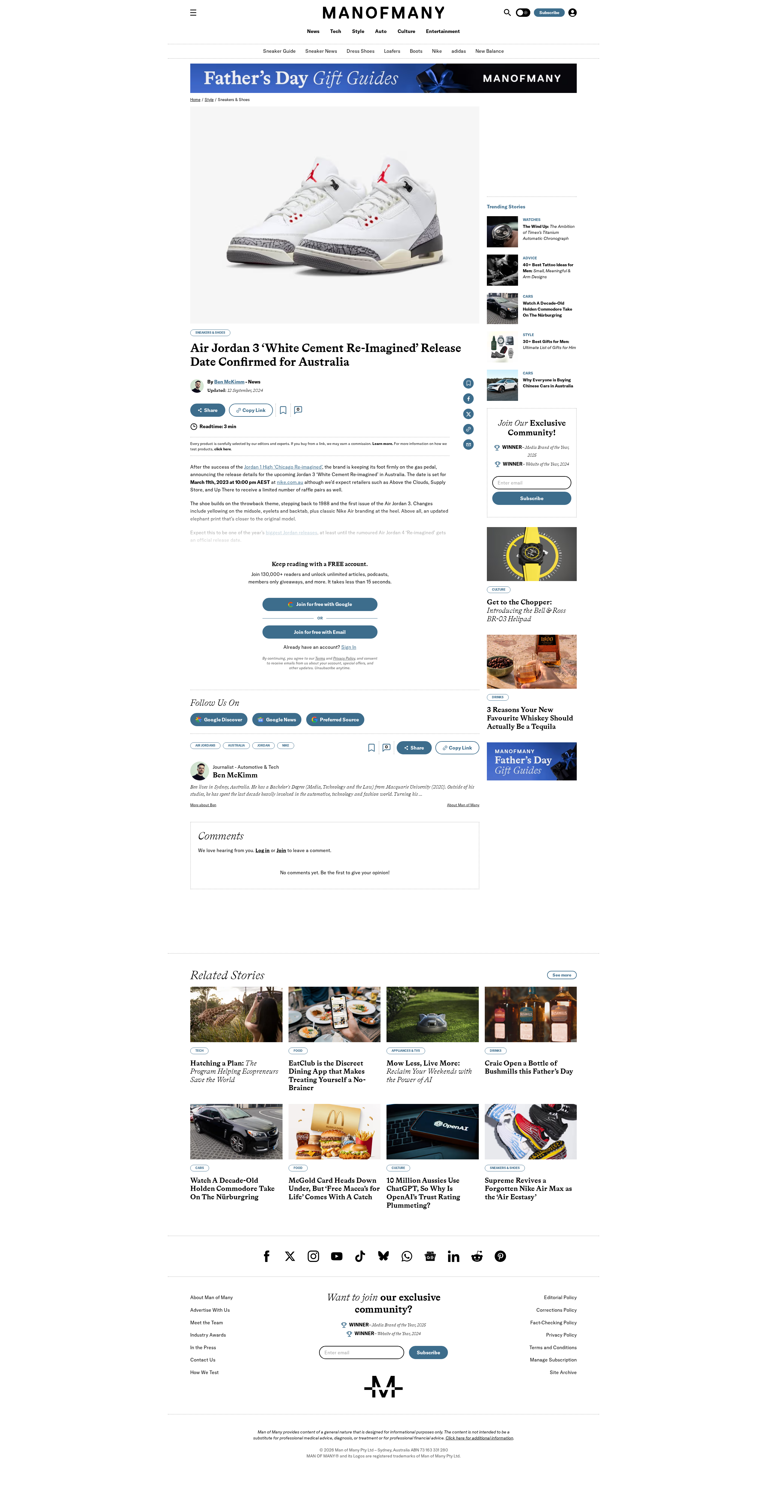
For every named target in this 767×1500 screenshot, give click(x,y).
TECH (199, 1051)
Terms (320, 658)
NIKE (285, 745)
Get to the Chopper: (526, 610)
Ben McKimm (229, 382)
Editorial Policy (560, 1297)
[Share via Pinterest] (471, 303)
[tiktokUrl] (360, 1256)
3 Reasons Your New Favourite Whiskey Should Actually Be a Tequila (530, 717)
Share (211, 410)
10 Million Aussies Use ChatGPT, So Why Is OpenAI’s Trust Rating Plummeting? (423, 1192)
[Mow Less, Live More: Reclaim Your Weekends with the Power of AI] (432, 1014)
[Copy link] (471, 316)
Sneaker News (321, 51)
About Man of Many (463, 805)
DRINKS (498, 697)
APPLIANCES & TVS (406, 1051)
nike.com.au (290, 482)
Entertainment (443, 31)
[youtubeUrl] (336, 1256)
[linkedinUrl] (453, 1256)
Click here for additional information (479, 1438)
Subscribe (549, 12)
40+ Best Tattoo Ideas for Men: (548, 270)
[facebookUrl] (266, 1256)
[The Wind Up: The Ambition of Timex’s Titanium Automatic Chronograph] (502, 231)
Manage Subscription (553, 1360)
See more (561, 975)
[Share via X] (471, 290)
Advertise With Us (210, 1310)
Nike (437, 51)
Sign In (348, 647)
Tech (335, 31)
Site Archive (563, 1372)
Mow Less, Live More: (429, 1071)
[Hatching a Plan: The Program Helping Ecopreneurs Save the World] (236, 1014)
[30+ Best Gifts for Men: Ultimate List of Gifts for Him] (502, 346)
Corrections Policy (556, 1310)
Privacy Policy (344, 658)
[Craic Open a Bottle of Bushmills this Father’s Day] (531, 1014)
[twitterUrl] (290, 1256)
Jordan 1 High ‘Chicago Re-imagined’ (283, 467)
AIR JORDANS (205, 745)
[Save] (283, 410)
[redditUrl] (477, 1256)
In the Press (203, 1347)
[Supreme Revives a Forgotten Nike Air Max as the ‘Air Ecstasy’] (531, 1131)
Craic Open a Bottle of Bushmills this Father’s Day (529, 1067)
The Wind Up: (549, 232)
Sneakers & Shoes (234, 99)
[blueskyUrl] (383, 1256)
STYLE (528, 335)
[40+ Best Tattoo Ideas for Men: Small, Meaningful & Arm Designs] (502, 270)
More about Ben (203, 805)
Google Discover (223, 720)
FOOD (298, 1051)
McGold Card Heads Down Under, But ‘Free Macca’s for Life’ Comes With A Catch (334, 1188)
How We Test (204, 1372)
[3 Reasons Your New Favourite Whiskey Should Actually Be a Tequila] (532, 662)
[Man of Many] (383, 1386)
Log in (263, 850)
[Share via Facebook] (471, 277)
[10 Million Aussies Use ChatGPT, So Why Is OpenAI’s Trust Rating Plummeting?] (432, 1131)
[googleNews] (430, 1256)
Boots (416, 51)
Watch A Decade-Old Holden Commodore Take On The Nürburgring (547, 309)
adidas (459, 51)
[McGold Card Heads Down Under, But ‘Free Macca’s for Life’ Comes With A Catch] (335, 1131)
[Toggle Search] (508, 12)
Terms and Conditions (553, 1347)
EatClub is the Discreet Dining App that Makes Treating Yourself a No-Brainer (327, 1075)
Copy (253, 410)
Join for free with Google (324, 604)
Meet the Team (206, 1323)
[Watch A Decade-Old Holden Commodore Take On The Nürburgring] (502, 308)
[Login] (572, 12)
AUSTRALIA (236, 745)
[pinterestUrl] (500, 1256)
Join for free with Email (320, 632)
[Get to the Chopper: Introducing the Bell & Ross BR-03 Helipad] (532, 554)
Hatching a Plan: (234, 1071)
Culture (406, 31)
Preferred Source (339, 720)
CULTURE (498, 590)
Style (358, 31)
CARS (528, 296)
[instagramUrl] (313, 1256)
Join (281, 850)
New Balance (489, 51)
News (313, 31)
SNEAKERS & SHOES (210, 333)
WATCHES (531, 219)
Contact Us (202, 1360)
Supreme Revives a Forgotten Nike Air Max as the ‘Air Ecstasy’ (528, 1188)
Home (195, 99)
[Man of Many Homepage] (383, 12)
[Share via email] (468, 444)
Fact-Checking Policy (553, 1323)
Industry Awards (208, 1335)
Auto (381, 31)
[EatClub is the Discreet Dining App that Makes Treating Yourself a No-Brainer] (335, 1014)
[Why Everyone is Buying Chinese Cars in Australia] (502, 385)
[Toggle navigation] (195, 12)
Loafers (392, 51)
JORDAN (263, 745)
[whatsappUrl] (407, 1256)
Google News (281, 720)
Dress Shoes (361, 51)
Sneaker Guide (279, 51)
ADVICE (530, 258)
